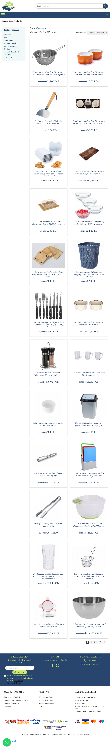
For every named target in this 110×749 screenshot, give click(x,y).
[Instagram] (57, 665)
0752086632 (92, 661)
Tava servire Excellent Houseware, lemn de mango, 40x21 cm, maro (89, 172)
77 (100, 642)
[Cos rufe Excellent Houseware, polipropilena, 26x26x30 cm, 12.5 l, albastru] (89, 255)
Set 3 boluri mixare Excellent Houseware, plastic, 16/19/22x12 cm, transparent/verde (89, 525)
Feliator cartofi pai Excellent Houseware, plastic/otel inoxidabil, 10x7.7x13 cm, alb (48, 173)
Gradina (7, 49)
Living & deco (9, 40)
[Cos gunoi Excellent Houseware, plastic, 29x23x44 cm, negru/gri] (89, 406)
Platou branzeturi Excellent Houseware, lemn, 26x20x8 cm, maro (48, 222)
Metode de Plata (46, 697)
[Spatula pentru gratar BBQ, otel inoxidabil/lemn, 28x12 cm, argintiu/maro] (48, 105)
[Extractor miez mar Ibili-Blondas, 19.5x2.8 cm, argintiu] (48, 456)
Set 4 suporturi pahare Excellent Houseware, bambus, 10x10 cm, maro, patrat (48, 274)
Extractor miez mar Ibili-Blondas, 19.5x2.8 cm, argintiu (48, 474)
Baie (5, 37)
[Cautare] (105, 6)
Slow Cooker (8, 57)
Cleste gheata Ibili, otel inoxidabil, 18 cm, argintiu (48, 524)
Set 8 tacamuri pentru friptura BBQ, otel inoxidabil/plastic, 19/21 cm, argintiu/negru (48, 324)
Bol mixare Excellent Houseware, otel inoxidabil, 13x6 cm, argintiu (89, 625)
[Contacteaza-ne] (100, 14)
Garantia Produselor (47, 703)
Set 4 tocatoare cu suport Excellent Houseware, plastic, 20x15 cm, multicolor (89, 475)
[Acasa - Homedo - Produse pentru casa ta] (15, 6)
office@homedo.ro (92, 664)
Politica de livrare (11, 703)
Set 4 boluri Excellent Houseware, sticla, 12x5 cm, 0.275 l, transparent (89, 222)
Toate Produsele (15, 21)
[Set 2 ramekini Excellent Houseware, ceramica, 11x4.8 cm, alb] (89, 305)
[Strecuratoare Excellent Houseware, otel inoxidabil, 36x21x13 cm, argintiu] (48, 55)
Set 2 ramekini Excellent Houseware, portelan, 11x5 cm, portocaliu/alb (89, 73)
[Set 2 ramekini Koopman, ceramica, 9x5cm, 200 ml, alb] (48, 406)
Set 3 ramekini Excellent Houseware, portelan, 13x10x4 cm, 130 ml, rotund (89, 122)
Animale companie (11, 46)
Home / (5, 21)
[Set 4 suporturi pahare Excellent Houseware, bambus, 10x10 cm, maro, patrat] (48, 255)
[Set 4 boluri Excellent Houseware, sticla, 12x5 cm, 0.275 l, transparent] (89, 205)
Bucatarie (7, 35)
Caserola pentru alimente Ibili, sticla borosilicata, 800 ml (48, 625)
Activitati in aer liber (11, 43)
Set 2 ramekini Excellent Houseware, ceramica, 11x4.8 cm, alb (89, 323)
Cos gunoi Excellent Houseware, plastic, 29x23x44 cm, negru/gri (89, 424)
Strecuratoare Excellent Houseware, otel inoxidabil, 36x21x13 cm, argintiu (48, 73)
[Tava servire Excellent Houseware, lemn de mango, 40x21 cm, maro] (89, 155)
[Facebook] (52, 665)
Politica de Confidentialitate (15, 681)
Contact (7, 707)
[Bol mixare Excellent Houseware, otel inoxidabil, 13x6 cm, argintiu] (89, 607)
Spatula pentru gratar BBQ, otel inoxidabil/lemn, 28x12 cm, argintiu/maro (48, 123)
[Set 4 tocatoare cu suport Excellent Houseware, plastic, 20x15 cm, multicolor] (89, 457)
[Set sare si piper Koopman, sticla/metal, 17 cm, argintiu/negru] (48, 356)
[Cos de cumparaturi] (107, 14)
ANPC (41, 707)
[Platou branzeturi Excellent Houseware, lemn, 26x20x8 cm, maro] (48, 205)
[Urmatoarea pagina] (104, 642)
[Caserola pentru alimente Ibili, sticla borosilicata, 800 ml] (48, 608)
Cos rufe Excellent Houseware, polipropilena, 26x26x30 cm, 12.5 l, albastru (89, 274)
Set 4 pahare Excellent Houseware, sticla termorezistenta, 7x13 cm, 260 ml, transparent (48, 576)
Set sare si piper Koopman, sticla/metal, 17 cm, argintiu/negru (48, 373)
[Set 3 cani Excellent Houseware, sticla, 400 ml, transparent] (89, 356)
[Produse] (3, 15)
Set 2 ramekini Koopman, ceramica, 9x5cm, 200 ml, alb (48, 424)
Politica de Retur (46, 700)
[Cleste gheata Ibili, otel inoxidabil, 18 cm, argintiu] (48, 507)
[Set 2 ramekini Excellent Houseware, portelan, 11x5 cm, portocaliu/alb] (89, 56)
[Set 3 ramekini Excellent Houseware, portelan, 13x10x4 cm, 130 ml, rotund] (89, 105)
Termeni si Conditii (12, 697)
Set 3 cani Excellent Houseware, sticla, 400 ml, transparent (89, 373)
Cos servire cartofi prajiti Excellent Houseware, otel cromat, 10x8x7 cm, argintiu (89, 576)
